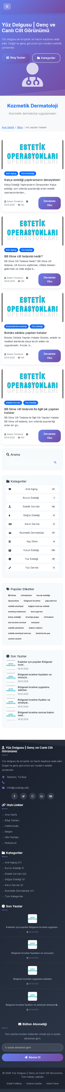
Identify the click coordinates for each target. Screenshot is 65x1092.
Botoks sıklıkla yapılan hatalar (25, 333)
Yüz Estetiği (40, 558)
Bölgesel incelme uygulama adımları (33, 688)
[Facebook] (14, 796)
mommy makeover (17, 611)
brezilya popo (32, 617)
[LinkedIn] (41, 796)
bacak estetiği (43, 595)
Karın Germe (40, 523)
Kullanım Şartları (34, 1083)
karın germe (37, 611)
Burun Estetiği (39, 497)
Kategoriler (48, 57)
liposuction (13, 601)
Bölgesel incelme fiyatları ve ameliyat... (34, 701)
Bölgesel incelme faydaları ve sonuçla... (35, 676)
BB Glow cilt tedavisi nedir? (23, 256)
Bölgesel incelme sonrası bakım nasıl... (36, 714)
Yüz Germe (40, 567)
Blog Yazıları (17, 57)
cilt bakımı (49, 617)
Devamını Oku (49, 203)
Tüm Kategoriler (14, 896)
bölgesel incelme (32, 601)
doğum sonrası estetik (38, 606)
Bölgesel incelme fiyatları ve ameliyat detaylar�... (32, 1004)
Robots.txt (10, 842)
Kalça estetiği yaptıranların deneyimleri (32, 180)
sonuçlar (35, 622)
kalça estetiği (14, 617)
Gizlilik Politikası (14, 1083)
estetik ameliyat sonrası (19, 633)
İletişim (8, 831)
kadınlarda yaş (43, 633)
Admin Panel (52, 1083)
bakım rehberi (35, 628)
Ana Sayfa (8, 127)
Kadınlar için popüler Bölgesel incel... (35, 663)
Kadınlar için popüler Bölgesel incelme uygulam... (32, 927)
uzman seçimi (14, 639)
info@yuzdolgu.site (18, 787)
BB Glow (12, 595)
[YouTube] (50, 796)
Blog (19, 127)
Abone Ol (34, 1057)
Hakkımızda (11, 825)
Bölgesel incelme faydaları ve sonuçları (32, 953)
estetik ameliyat (15, 606)
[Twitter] (23, 796)
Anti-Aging (40, 489)
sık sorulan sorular (17, 622)
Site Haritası (12, 837)
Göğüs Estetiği (39, 515)
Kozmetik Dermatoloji (37, 532)
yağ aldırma (51, 601)
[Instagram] (32, 796)
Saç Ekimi (40, 541)
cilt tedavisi (26, 595)
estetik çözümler (16, 628)
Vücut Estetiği (39, 550)
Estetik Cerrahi (39, 506)
